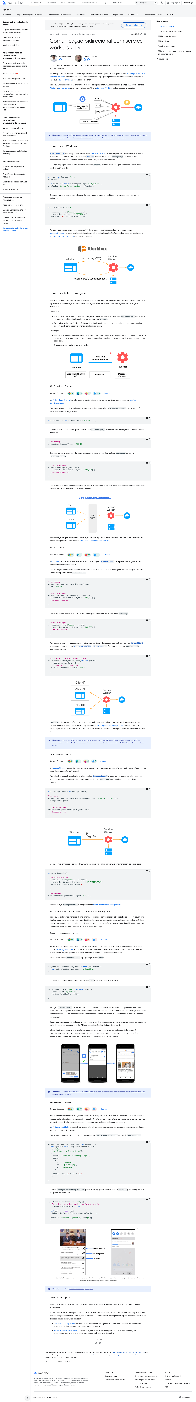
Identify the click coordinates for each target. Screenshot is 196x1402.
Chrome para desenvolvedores (146, 1376)
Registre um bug (111, 1376)
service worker (64, 88)
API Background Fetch (60, 1127)
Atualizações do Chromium (145, 1380)
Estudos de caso (117, 3)
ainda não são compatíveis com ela (94, 541)
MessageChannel (57, 233)
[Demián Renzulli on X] (85, 60)
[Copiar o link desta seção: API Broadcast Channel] (75, 386)
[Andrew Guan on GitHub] (60, 60)
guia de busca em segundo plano (81, 1289)
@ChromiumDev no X (173, 1376)
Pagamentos (118, 15)
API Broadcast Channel (61, 400)
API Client (55, 561)
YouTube (168, 1380)
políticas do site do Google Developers (131, 1355)
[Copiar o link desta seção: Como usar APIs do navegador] (89, 293)
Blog (104, 3)
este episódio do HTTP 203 (117, 743)
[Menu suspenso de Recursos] (42, 2)
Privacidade (53, 1397)
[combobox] (146, 3)
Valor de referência (68, 3)
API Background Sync (64, 949)
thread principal (65, 80)
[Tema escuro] (147, 174)
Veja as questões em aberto (115, 1380)
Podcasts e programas (143, 1387)
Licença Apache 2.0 (89, 1355)
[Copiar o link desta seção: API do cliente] (66, 547)
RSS (166, 1387)
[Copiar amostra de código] (149, 174)
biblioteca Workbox (104, 88)
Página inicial (54, 34)
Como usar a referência (89, 3)
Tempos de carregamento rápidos (29, 15)
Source (107, 393)
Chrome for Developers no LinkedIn (177, 1383)
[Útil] (141, 34)
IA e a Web (7, 15)
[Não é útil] (144, 34)
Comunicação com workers (83, 138)
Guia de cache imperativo (64, 1324)
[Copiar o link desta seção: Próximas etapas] (72, 1297)
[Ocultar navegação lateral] (27, 1398)
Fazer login (188, 3)
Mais (169, 15)
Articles (7, 9)
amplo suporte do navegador (62, 236)
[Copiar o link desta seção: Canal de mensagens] (73, 754)
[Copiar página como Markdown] (79, 48)
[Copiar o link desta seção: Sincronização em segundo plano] (80, 933)
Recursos (35, 3)
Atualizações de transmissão (66, 1330)
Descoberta (52, 3)
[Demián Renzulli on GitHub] (88, 60)
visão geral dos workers (77, 135)
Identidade (80, 15)
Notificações (133, 15)
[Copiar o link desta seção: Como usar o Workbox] (79, 146)
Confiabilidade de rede (153, 15)
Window (53, 88)
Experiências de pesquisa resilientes (81, 1092)
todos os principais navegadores (109, 725)
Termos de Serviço (39, 1397)
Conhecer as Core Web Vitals (59, 15)
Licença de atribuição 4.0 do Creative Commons (128, 1352)
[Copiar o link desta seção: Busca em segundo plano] (73, 1102)
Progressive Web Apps (99, 15)
